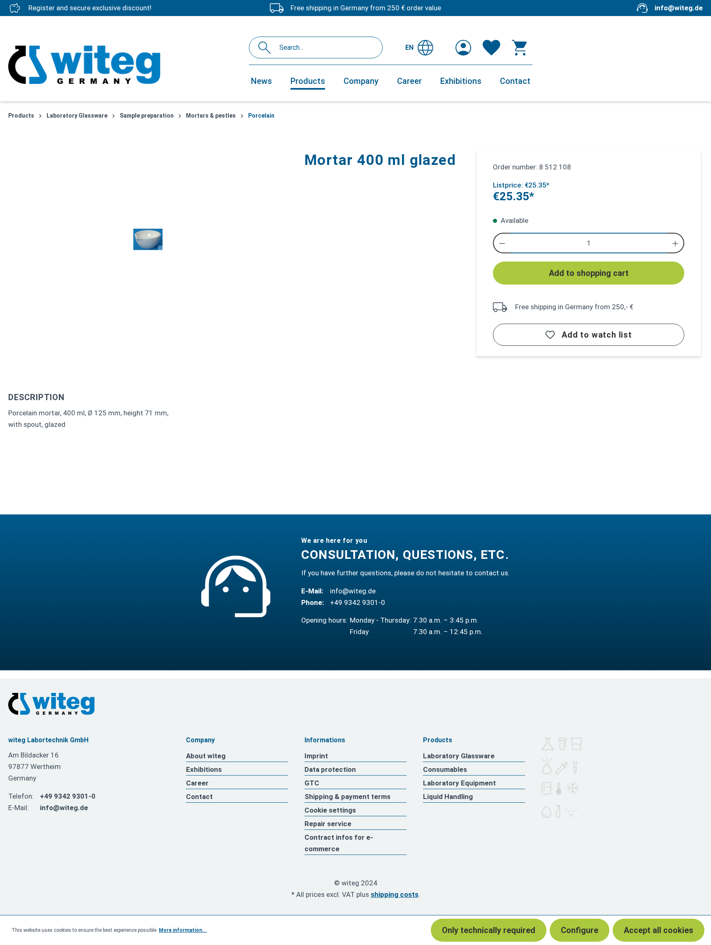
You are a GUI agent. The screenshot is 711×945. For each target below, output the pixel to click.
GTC (311, 783)
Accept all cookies (658, 930)
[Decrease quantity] (502, 243)
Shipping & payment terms (347, 796)
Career (197, 783)
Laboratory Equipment (459, 783)
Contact (199, 796)
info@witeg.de (679, 8)
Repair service (327, 824)
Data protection (330, 769)
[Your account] (463, 47)
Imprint (316, 756)
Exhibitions (204, 769)
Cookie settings (330, 810)
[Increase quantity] (676, 243)
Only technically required (488, 930)
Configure (579, 930)
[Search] (267, 47)
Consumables (445, 769)
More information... (183, 930)
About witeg (205, 756)
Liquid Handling (448, 796)
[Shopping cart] (519, 47)
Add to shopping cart (589, 273)
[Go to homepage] (124, 65)
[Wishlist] (491, 47)
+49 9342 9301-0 (357, 602)
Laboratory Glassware (459, 756)
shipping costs (394, 894)
